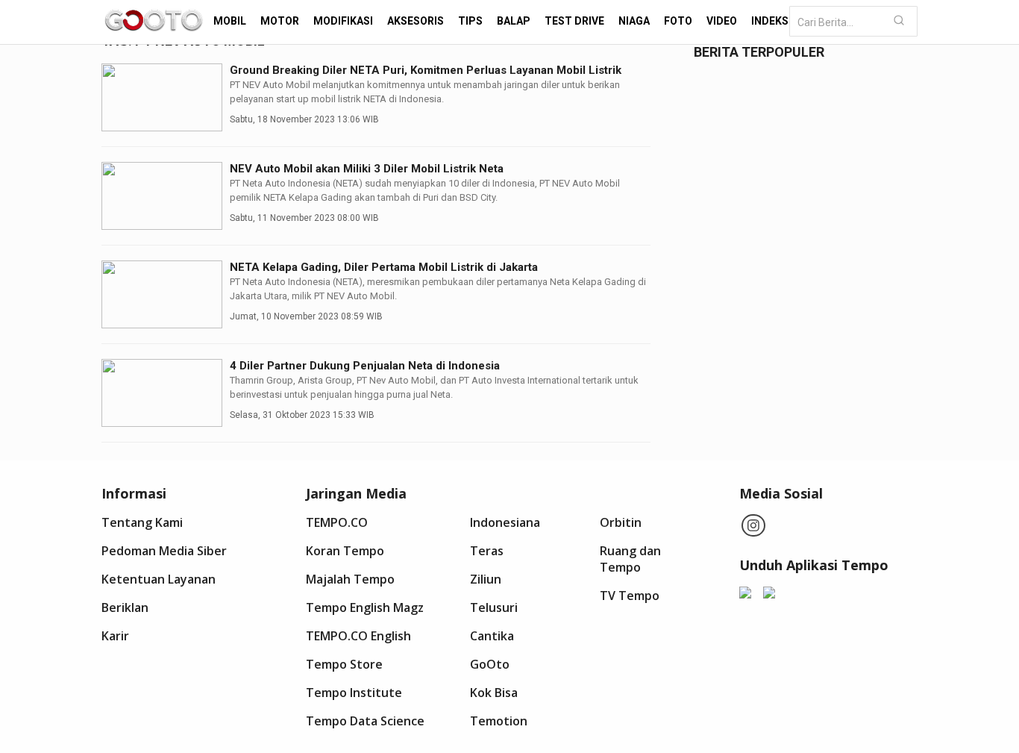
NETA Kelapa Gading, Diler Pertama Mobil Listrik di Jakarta (384, 267)
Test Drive (574, 21)
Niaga (634, 21)
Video (721, 21)
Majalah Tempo (350, 579)
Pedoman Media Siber (164, 551)
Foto (678, 21)
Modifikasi (343, 21)
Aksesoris (415, 21)
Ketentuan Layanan (158, 579)
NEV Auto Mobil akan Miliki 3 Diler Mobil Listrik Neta (367, 168)
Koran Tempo (345, 551)
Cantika (492, 636)
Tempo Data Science (365, 721)
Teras (487, 551)
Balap (513, 21)
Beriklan (124, 607)
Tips (470, 21)
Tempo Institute (354, 692)
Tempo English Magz (365, 607)
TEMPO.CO (337, 522)
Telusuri (494, 607)
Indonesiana (505, 522)
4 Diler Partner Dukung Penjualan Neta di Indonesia (365, 365)
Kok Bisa (494, 692)
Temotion (498, 721)
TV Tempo (629, 595)
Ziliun (485, 579)
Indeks (769, 21)
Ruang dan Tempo (630, 559)
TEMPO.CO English (358, 636)
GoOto (490, 664)
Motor (279, 21)
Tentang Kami (142, 522)
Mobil (229, 21)
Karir (115, 636)
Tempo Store (344, 664)
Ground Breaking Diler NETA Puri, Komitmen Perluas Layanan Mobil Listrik (425, 70)
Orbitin (621, 522)
